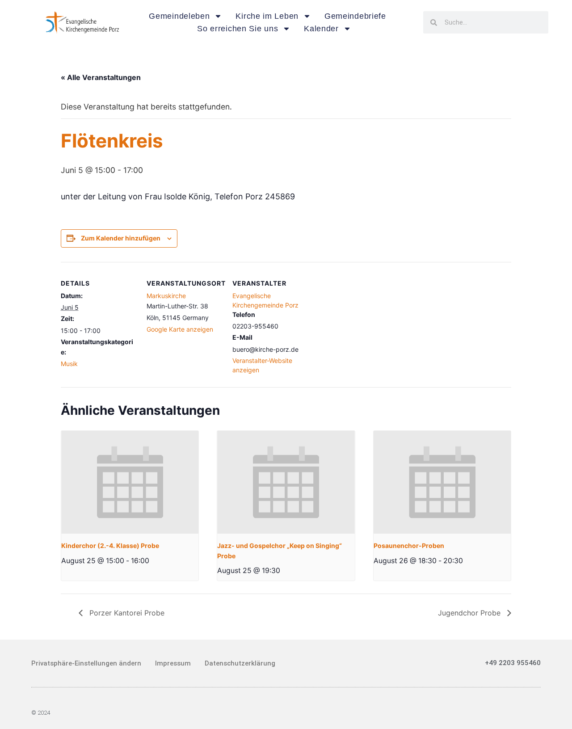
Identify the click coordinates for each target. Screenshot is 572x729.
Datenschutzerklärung (240, 663)
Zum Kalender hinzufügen (120, 238)
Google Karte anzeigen (180, 329)
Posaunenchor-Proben (409, 545)
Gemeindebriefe (355, 16)
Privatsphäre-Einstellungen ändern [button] (86, 663)
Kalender (321, 28)
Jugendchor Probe (470, 612)
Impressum (173, 663)
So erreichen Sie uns (237, 28)
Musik (69, 363)
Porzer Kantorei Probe (125, 612)
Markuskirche (166, 295)
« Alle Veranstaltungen (101, 77)
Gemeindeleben (179, 16)
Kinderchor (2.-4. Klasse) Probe (110, 545)
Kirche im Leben (267, 16)
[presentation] (129, 482)
